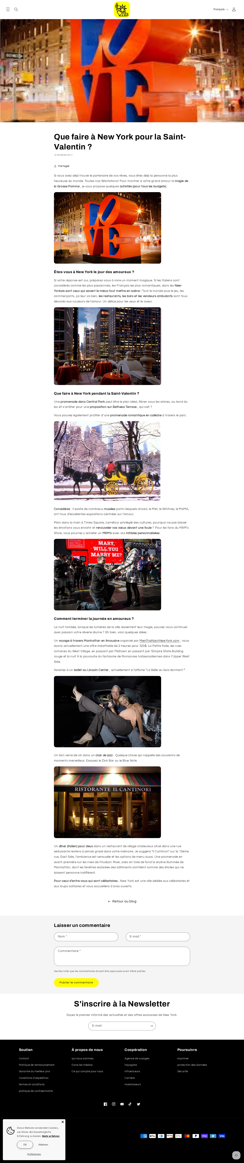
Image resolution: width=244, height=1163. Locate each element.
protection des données (192, 1065)
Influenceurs (132, 1071)
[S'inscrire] (151, 1026)
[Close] (62, 1122)
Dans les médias (82, 1065)
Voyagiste (131, 1065)
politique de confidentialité (36, 1091)
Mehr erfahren (50, 1136)
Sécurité (182, 1071)
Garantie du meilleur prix (34, 1071)
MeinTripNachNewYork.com (160, 640)
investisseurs (133, 1084)
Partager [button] (64, 166)
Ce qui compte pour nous (87, 1071)
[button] (8, 9)
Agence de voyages (137, 1058)
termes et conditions (32, 1084)
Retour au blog (124, 901)
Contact (24, 1058)
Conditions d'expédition (34, 1078)
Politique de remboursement (37, 1065)
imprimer (183, 1058)
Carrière (130, 1078)
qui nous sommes (82, 1058)
